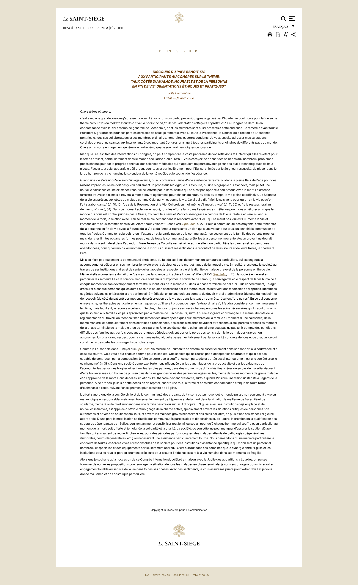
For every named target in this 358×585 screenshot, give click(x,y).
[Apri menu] (291, 18)
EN (169, 51)
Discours (91, 28)
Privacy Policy (201, 575)
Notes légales (161, 575)
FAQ (147, 575)
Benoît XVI (72, 28)
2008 (105, 28)
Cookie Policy (181, 575)
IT (190, 51)
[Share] (293, 35)
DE (161, 51)
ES (176, 51)
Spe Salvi (188, 224)
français (281, 27)
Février (116, 28)
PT (197, 51)
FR (183, 51)
